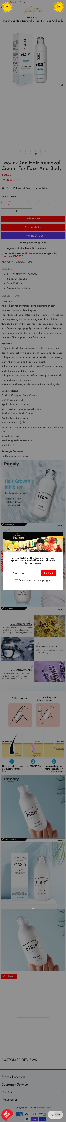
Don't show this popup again (35, 580)
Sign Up (48, 573)
